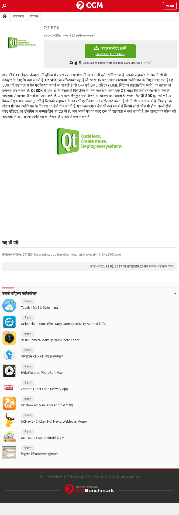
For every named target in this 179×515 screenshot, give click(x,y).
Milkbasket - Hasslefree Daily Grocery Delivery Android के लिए (63, 324)
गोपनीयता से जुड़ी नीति (78, 476)
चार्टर (105, 476)
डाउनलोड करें (111, 51)
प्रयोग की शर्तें (54, 476)
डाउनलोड (18, 16)
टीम (42, 476)
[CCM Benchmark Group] (89, 489)
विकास (34, 16)
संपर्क (96, 476)
